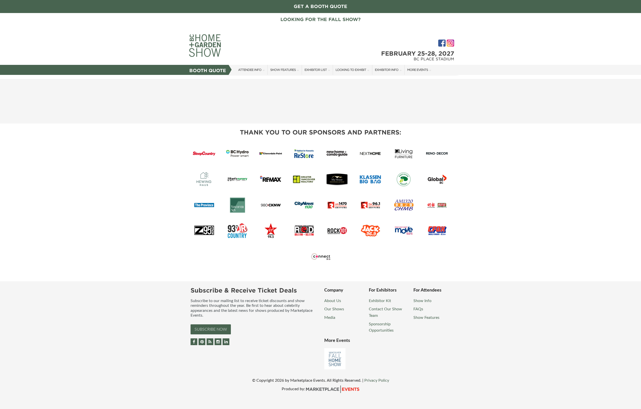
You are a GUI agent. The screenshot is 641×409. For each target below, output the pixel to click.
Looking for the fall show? (320, 19)
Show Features (283, 70)
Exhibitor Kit (380, 301)
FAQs (418, 309)
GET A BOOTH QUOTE (320, 6)
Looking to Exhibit (351, 70)
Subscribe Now (211, 329)
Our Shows (334, 309)
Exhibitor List (315, 70)
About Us (332, 301)
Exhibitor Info (386, 70)
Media (329, 318)
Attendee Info (249, 70)
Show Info (422, 301)
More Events (417, 70)
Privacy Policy (376, 380)
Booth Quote (207, 70)
